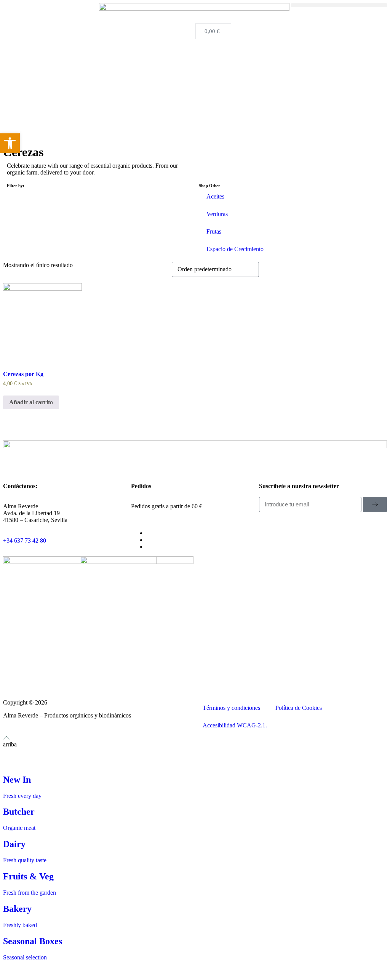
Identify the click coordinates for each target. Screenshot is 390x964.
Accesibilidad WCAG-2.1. (235, 725)
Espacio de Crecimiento (235, 249)
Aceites (215, 196)
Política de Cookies (298, 708)
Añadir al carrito (31, 402)
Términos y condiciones (231, 708)
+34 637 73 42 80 (24, 540)
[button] (339, 5)
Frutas (213, 231)
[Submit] (375, 504)
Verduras (217, 214)
